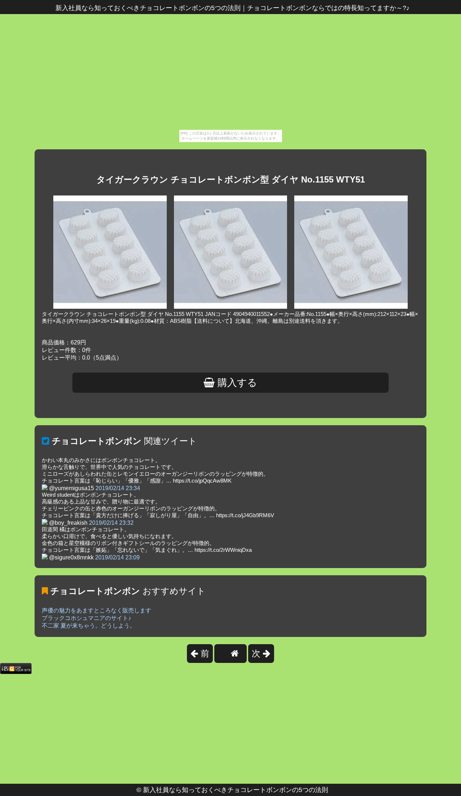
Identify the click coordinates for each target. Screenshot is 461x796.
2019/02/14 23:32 (111, 523)
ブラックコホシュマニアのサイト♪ (86, 618)
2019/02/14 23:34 (117, 488)
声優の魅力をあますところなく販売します (96, 610)
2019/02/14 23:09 (117, 557)
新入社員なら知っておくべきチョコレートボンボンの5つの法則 (235, 789)
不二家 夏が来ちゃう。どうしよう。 (88, 626)
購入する (236, 382)
